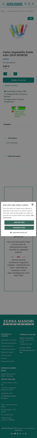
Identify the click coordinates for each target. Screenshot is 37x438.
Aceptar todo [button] (19, 222)
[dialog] (18, 219)
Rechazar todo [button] (19, 228)
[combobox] (32, 205)
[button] (18, 232)
